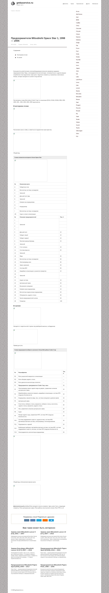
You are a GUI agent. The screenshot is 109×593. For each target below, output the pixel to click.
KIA (77, 74)
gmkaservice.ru (25, 3)
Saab (77, 116)
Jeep (77, 71)
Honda (77, 57)
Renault (78, 110)
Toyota (77, 128)
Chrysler (78, 31)
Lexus (77, 82)
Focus (77, 48)
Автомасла (95, 3)
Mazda (78, 91)
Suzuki (78, 125)
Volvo (77, 133)
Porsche (78, 108)
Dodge (77, 42)
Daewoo (78, 37)
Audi (77, 17)
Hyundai (78, 59)
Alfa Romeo (79, 14)
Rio (77, 113)
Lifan (77, 85)
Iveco (77, 65)
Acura (77, 11)
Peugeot (78, 105)
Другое (88, 3)
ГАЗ (77, 136)
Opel (77, 102)
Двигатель (65, 3)
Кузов (72, 3)
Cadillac (78, 22)
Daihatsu (78, 39)
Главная (13, 10)
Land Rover (79, 79)
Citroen (78, 34)
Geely (77, 54)
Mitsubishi (18, 10)
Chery (77, 25)
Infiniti (77, 62)
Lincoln (78, 88)
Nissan (78, 99)
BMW (77, 20)
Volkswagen (79, 130)
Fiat (77, 45)
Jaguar (78, 68)
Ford (77, 51)
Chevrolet (78, 28)
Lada (77, 76)
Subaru (78, 122)
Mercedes (78, 93)
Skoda (77, 119)
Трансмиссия (79, 3)
